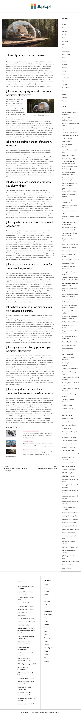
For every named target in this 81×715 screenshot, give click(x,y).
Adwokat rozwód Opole (69, 447)
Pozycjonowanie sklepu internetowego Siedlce (68, 173)
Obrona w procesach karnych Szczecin (70, 124)
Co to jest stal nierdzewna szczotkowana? (69, 140)
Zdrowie (64, 101)
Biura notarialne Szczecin (69, 251)
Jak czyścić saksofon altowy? (70, 519)
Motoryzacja (65, 48)
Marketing (65, 41)
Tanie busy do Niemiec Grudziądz (68, 359)
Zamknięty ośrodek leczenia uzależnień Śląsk (70, 284)
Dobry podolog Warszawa (69, 533)
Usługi (64, 94)
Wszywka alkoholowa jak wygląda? (69, 508)
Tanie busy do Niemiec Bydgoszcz (68, 364)
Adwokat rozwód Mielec (69, 444)
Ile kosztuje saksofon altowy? (70, 547)
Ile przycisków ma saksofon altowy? (69, 537)
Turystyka (64, 84)
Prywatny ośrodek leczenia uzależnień (69, 312)
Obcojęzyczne (66, 54)
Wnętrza (64, 98)
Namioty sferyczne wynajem (30, 450)
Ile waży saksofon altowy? (69, 526)
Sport (63, 74)
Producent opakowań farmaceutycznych (68, 179)
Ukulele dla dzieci (67, 405)
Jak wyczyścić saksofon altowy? (68, 557)
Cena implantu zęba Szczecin (70, 244)
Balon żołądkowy (67, 568)
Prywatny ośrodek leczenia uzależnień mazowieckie (69, 306)
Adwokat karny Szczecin (68, 450)
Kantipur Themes (44, 712)
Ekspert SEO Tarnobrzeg (68, 155)
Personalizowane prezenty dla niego (70, 481)
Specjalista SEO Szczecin (69, 437)
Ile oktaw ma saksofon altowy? (68, 543)
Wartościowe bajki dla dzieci (70, 132)
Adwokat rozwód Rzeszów (69, 441)
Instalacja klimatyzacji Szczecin (70, 513)
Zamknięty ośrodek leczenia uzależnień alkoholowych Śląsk (70, 279)
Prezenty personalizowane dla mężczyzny (70, 486)
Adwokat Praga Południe (69, 425)
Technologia (65, 78)
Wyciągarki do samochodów (70, 248)
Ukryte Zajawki (66, 88)
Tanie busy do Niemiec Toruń (70, 368)
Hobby (64, 34)
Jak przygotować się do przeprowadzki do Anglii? (69, 190)
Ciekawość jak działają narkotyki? (68, 195)
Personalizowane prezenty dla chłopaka (70, 497)
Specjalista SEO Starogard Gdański (69, 433)
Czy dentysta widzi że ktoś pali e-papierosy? (69, 234)
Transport (64, 81)
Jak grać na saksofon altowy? (70, 529)
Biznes (64, 24)
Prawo (64, 61)
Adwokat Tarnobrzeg (67, 408)
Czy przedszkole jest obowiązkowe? (67, 201)
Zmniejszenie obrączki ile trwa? (69, 212)
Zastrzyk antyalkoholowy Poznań (68, 255)
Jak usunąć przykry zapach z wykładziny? (70, 207)
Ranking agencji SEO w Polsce (69, 326)
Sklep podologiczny (67, 565)
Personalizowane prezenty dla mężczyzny (70, 492)
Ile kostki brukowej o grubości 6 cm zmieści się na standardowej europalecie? (70, 161)
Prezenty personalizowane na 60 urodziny (70, 273)
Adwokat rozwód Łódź (68, 466)
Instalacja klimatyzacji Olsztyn (70, 516)
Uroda (64, 91)
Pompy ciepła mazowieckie (69, 342)
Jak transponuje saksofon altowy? (69, 552)
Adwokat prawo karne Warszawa (68, 458)
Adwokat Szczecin (67, 428)
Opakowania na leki (68, 129)
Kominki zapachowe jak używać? (68, 146)
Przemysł (64, 64)
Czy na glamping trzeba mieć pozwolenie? (70, 113)
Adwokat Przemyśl (67, 415)
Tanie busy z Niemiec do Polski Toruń (70, 384)
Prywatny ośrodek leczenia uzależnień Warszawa (69, 317)
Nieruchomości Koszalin (68, 263)
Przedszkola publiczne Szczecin (70, 260)
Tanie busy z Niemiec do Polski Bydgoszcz (70, 378)
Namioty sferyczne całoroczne (31, 431)
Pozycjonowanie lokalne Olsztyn (68, 240)
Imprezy (64, 38)
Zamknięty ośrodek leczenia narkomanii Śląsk (70, 119)
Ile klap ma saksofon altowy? (70, 523)
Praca (63, 58)
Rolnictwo (65, 68)
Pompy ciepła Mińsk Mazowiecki (67, 350)
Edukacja (64, 31)
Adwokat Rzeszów (67, 412)
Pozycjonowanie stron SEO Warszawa (69, 332)
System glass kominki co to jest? (69, 151)
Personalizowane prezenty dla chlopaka (70, 503)
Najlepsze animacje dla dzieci (70, 322)
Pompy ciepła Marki (67, 354)
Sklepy (64, 71)
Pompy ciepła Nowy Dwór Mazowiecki (69, 337)
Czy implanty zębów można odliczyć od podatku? (69, 229)
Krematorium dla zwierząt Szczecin (69, 373)
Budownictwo (66, 28)
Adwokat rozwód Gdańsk (69, 463)
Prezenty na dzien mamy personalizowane (69, 268)
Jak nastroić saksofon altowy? (70, 561)
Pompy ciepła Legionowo (69, 345)
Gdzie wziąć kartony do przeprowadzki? (69, 223)
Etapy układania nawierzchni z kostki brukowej (70, 168)
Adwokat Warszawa (67, 422)
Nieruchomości (66, 51)
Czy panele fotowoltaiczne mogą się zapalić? (69, 184)
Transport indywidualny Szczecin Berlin (68, 401)
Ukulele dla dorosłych (68, 418)
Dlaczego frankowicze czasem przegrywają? (70, 218)
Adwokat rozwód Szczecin (69, 469)
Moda (63, 44)
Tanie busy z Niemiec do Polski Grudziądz (70, 390)
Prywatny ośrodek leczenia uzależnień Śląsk (69, 290)
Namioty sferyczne (28, 441)
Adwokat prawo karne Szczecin (70, 454)
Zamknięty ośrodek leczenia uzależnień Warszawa (70, 301)
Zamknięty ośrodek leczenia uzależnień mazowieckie (70, 295)
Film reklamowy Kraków (68, 473)
